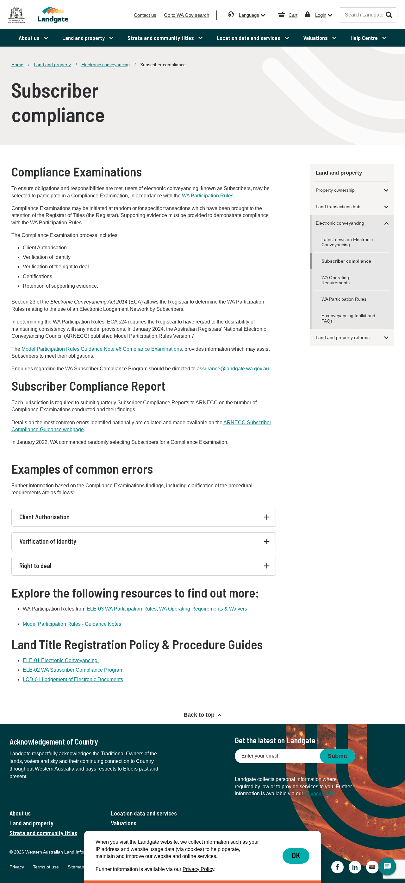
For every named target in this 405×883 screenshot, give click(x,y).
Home (17, 64)
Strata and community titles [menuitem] (161, 37)
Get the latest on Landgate (275, 740)
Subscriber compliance (346, 261)
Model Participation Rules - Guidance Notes (72, 624)
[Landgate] (56, 14)
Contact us (145, 15)
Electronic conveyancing (105, 64)
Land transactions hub (338, 206)
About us (20, 813)
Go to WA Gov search (186, 15)
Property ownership (335, 190)
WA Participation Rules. (208, 195)
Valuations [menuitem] (316, 37)
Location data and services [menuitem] (249, 37)
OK (296, 855)
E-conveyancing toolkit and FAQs (348, 318)
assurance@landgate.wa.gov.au (233, 368)
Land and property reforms (343, 337)
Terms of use (46, 866)
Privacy (16, 866)
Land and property (52, 64)
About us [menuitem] (30, 37)
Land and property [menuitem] (84, 37)
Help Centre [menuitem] (365, 37)
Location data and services (144, 813)
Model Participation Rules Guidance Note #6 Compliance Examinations (102, 349)
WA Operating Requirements (335, 280)
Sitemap (76, 866)
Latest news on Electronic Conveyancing (347, 242)
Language (249, 15)
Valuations (123, 823)
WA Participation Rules (343, 299)
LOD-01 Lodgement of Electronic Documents (73, 679)
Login (320, 15)
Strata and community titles (43, 832)
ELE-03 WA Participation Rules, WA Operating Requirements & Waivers (167, 608)
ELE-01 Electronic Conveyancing (61, 660)
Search (389, 14)
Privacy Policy (320, 793)
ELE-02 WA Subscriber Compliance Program (74, 670)
